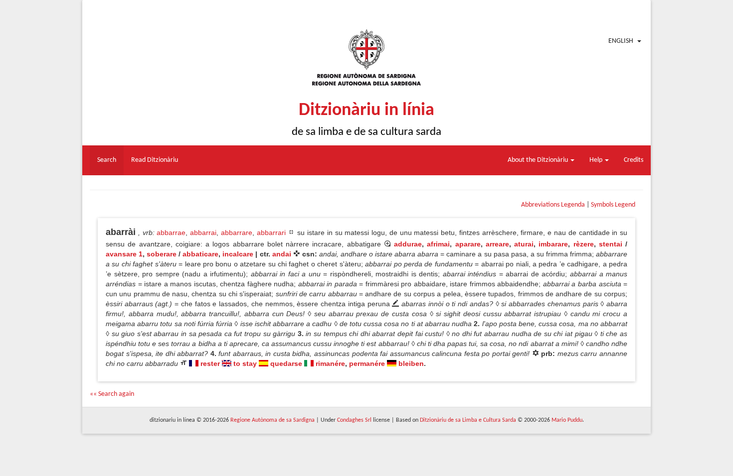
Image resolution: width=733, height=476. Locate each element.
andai (281, 254)
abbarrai (203, 233)
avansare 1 (124, 254)
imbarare (553, 244)
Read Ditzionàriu (154, 160)
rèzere (583, 244)
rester (210, 363)
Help (596, 160)
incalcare (237, 254)
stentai (610, 244)
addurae (408, 244)
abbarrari (271, 233)
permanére (367, 363)
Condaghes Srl (354, 420)
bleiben (411, 363)
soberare (162, 254)
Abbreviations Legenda (553, 205)
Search (106, 160)
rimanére (330, 363)
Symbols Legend (613, 205)
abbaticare (200, 254)
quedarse (286, 363)
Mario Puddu (566, 420)
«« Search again (112, 394)
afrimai (438, 244)
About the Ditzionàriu (538, 160)
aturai (524, 244)
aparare (468, 244)
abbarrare (236, 233)
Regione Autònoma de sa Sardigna (272, 420)
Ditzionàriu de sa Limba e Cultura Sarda (468, 420)
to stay (245, 363)
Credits (633, 160)
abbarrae (171, 233)
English (620, 41)
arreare (497, 244)
